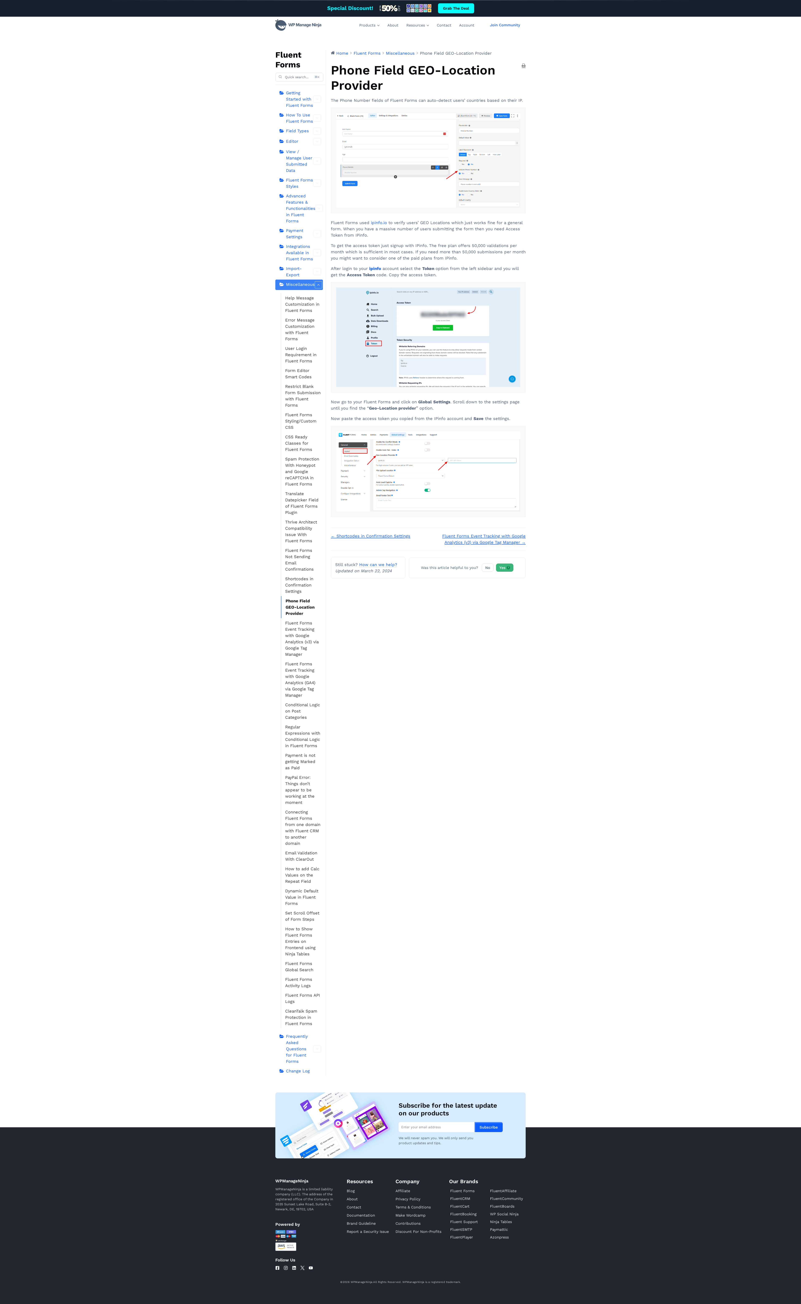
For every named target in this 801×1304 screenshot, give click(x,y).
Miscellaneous (300, 284)
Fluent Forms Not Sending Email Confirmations (299, 560)
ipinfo (375, 268)
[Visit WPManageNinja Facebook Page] (277, 1268)
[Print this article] (524, 66)
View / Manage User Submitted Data (299, 161)
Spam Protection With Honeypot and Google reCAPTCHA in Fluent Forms (302, 472)
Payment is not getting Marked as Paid (300, 761)
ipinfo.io (379, 222)
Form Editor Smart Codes (298, 373)
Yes (504, 567)
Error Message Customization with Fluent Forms (300, 329)
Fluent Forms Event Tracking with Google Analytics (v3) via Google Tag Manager (302, 638)
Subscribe (489, 1127)
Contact (444, 25)
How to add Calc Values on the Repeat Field (302, 875)
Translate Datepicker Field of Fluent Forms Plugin (302, 503)
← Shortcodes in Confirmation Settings (370, 535)
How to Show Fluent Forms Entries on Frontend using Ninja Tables (300, 941)
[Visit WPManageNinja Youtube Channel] (311, 1268)
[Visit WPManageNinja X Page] (302, 1268)
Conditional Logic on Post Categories (302, 711)
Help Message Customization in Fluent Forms (302, 304)
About (392, 25)
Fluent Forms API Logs (302, 998)
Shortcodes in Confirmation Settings (299, 585)
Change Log (298, 1070)
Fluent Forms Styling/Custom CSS (300, 421)
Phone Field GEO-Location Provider (300, 607)
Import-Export (294, 271)
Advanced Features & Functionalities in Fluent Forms (300, 208)
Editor (292, 141)
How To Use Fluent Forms (299, 118)
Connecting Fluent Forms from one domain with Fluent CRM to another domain (302, 828)
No (487, 567)
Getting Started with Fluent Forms (299, 99)
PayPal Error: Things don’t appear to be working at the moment (300, 790)
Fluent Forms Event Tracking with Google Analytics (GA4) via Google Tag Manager (300, 679)
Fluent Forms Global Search (299, 966)
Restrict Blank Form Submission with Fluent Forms (303, 396)
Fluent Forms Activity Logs (298, 982)
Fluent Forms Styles (299, 183)
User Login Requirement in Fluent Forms (300, 354)
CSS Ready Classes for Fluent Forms (298, 443)
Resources (415, 25)
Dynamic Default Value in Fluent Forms (301, 897)
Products (367, 25)
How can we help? (378, 564)
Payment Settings (294, 233)
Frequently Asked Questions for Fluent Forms (297, 1049)
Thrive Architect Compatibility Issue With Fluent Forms (301, 531)
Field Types (297, 130)
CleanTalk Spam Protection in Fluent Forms (301, 1017)
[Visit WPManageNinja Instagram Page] (286, 1268)
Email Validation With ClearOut (301, 856)
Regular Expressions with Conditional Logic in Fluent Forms (302, 736)
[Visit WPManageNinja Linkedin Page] (294, 1268)
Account (466, 25)
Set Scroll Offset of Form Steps (302, 916)
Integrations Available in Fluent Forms (299, 252)
